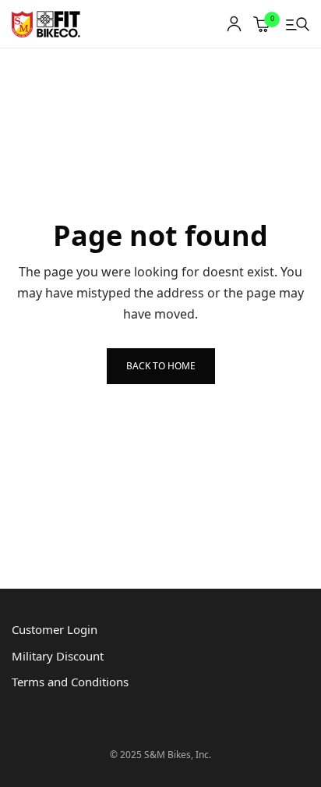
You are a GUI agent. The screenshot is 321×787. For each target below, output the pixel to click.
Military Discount (58, 656)
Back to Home (161, 365)
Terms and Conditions (70, 681)
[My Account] (234, 24)
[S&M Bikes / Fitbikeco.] (47, 24)
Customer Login (54, 629)
